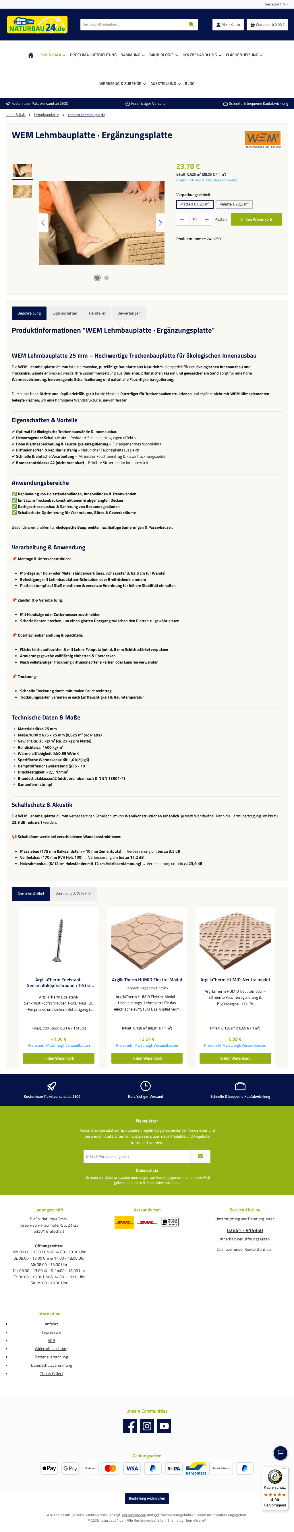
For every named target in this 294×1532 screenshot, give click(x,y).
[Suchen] (191, 24)
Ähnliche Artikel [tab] (31, 894)
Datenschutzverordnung (51, 1365)
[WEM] (262, 139)
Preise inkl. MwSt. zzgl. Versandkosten (207, 180)
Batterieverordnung (51, 1357)
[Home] (30, 54)
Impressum (51, 1332)
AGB (206, 1177)
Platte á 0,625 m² (195, 204)
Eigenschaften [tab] (65, 313)
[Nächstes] (160, 223)
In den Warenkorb (256, 219)
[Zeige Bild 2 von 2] (106, 278)
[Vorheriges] (43, 223)
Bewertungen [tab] (129, 313)
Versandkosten (134, 1515)
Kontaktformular (258, 1249)
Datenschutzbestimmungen (127, 1177)
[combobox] (132, 24)
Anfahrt (51, 1324)
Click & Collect (51, 1373)
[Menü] (284, 1469)
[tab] (29, 313)
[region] (88, 222)
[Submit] (200, 1156)
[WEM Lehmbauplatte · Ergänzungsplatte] (102, 223)
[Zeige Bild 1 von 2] (97, 278)
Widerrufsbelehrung (51, 1348)
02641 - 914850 (245, 1230)
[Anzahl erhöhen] (206, 219)
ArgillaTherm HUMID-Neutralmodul (235, 980)
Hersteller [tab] (97, 313)
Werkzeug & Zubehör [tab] (73, 894)
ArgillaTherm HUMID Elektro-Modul (147, 980)
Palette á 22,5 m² (234, 204)
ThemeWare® (195, 1520)
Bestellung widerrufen (147, 1498)
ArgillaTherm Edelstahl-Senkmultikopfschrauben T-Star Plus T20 (58, 982)
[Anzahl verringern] (181, 219)
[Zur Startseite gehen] (37, 24)
